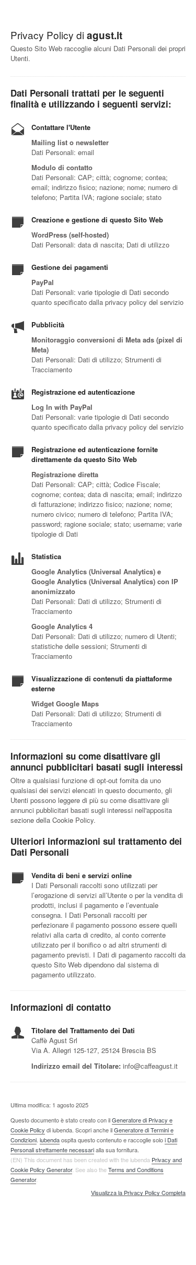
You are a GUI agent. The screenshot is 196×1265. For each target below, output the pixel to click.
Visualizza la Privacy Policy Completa (138, 1193)
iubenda (50, 1140)
